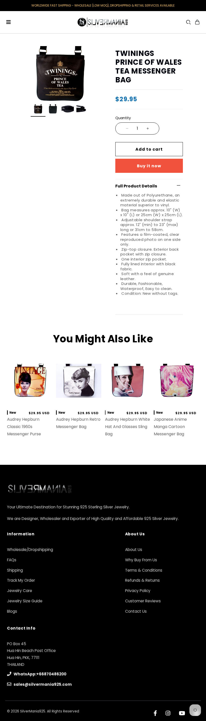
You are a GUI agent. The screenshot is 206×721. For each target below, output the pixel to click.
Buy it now (149, 166)
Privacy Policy (137, 590)
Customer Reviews (143, 601)
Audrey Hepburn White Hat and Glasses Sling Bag (127, 426)
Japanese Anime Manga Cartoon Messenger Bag (170, 426)
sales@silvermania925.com (42, 684)
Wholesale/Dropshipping (30, 549)
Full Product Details (136, 186)
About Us (133, 549)
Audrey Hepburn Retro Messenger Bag (78, 423)
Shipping (15, 570)
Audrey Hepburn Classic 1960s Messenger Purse (24, 426)
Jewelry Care (19, 590)
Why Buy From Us (141, 560)
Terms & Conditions (143, 570)
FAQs (11, 560)
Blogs (12, 611)
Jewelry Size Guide (24, 601)
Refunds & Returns (142, 580)
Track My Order (21, 580)
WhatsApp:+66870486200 (39, 674)
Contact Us (136, 611)
